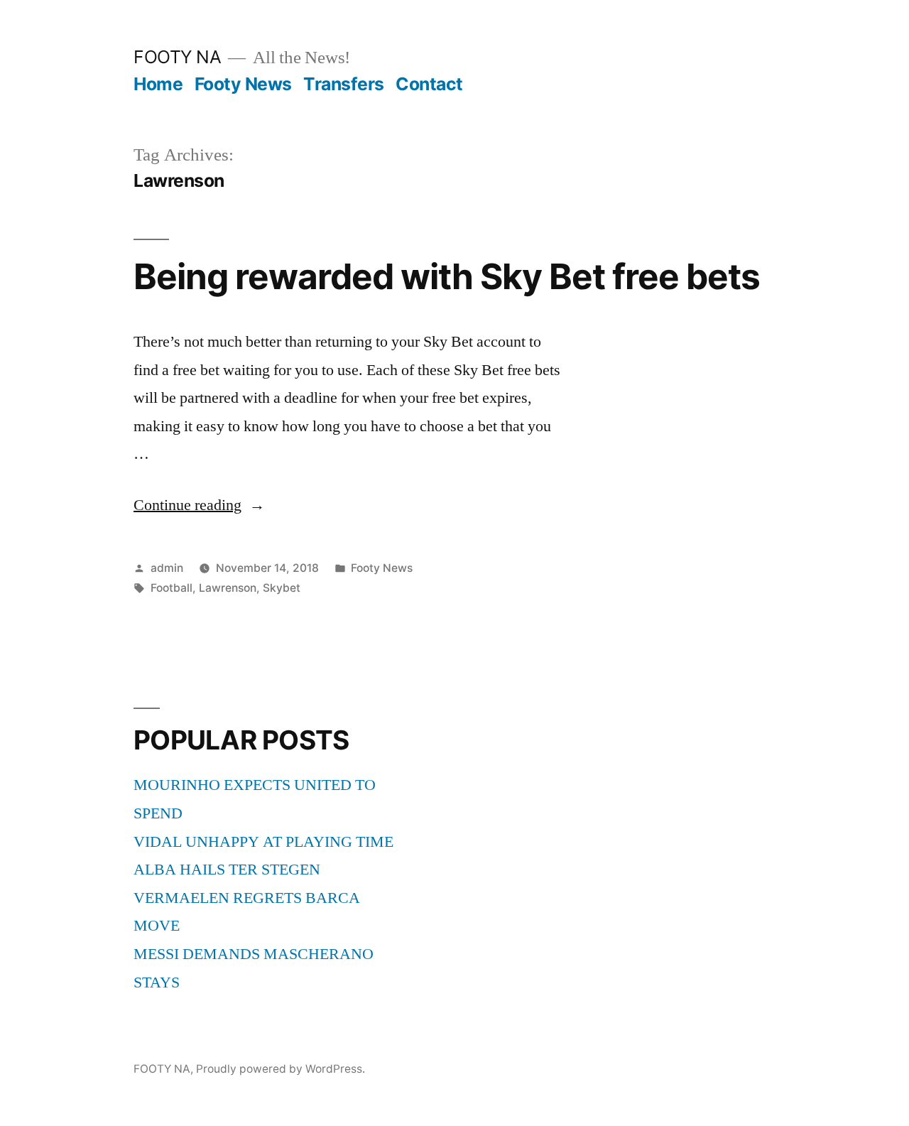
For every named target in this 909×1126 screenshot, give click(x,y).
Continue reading (199, 505)
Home (158, 83)
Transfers (343, 83)
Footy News (243, 83)
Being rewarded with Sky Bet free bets (447, 276)
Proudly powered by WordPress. (280, 1069)
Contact (429, 83)
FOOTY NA (177, 56)
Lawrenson (227, 588)
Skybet (281, 588)
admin (167, 568)
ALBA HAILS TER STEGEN (227, 869)
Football (171, 588)
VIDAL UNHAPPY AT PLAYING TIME (263, 842)
